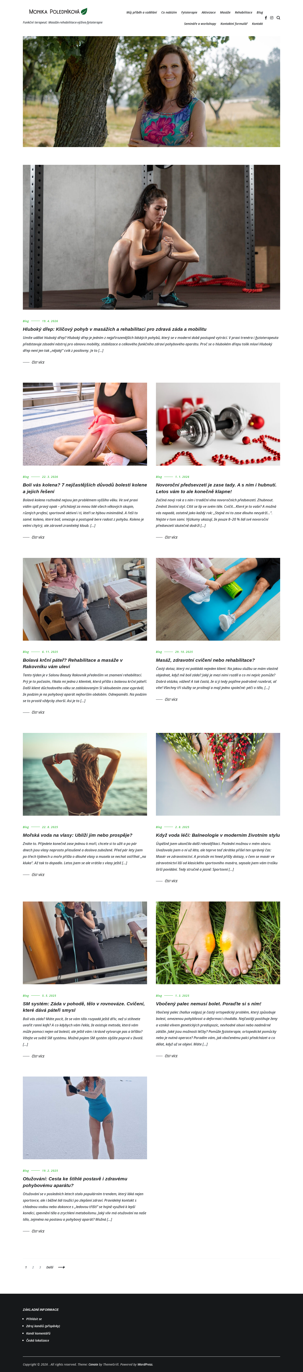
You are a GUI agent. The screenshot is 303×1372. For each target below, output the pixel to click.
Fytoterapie (189, 12)
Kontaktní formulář (234, 24)
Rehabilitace (243, 12)
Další (49, 1267)
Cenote (93, 1364)
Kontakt (257, 24)
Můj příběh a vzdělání (141, 12)
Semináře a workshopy (200, 24)
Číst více (38, 362)
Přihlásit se (34, 1319)
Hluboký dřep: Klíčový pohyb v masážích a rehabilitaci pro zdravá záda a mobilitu (115, 329)
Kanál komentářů (38, 1333)
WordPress (145, 1364)
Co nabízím (169, 12)
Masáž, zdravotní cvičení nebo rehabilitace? (205, 660)
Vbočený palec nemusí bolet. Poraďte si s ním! (208, 1003)
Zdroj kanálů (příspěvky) (43, 1326)
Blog (260, 12)
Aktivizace (209, 12)
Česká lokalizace (37, 1340)
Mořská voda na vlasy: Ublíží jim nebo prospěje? (77, 835)
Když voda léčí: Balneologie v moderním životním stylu (218, 835)
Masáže (225, 12)
